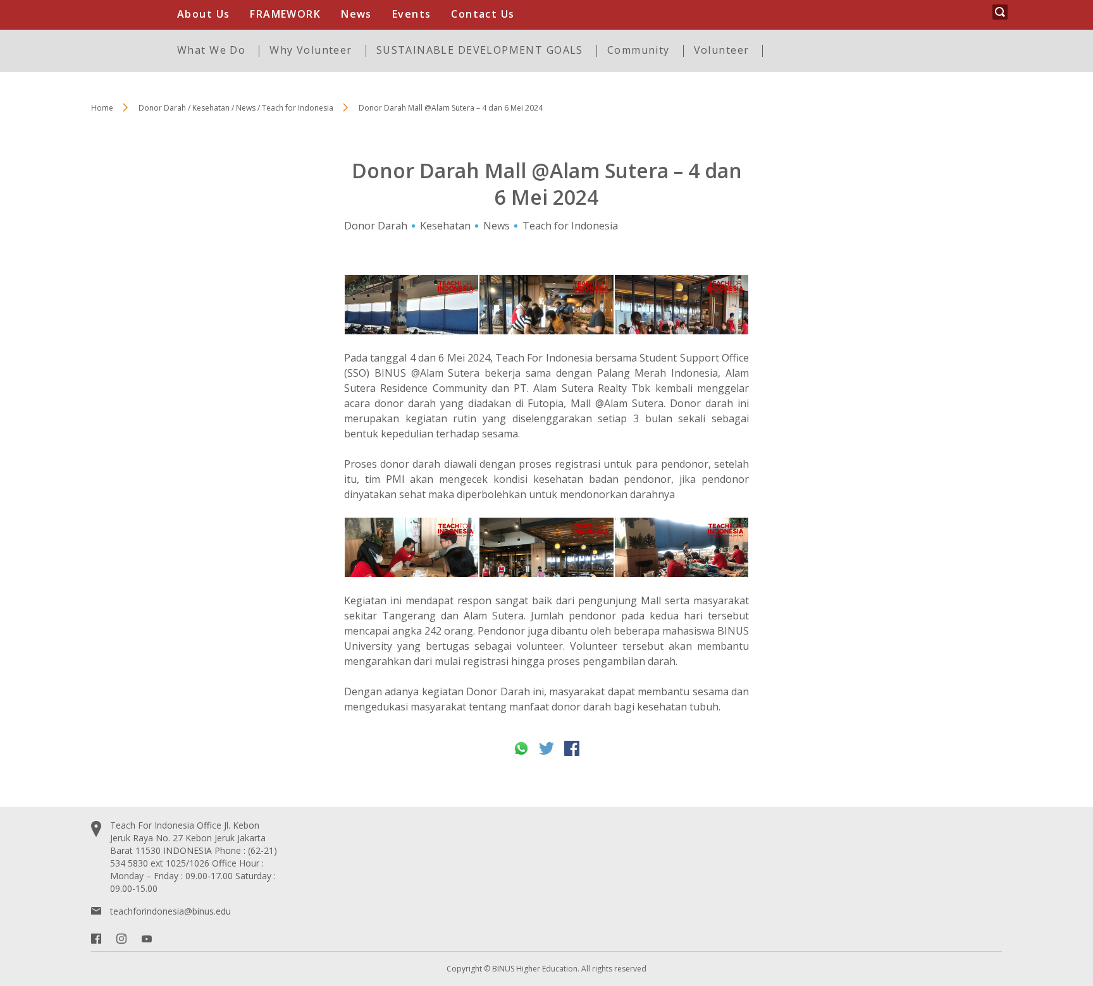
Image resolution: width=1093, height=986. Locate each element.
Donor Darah (375, 226)
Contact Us (482, 14)
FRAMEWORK (285, 14)
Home (102, 107)
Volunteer (722, 50)
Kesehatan (445, 226)
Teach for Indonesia (570, 226)
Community (638, 50)
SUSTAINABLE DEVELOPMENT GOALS (479, 50)
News (356, 14)
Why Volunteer (310, 50)
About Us (203, 14)
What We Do (211, 50)
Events (411, 14)
